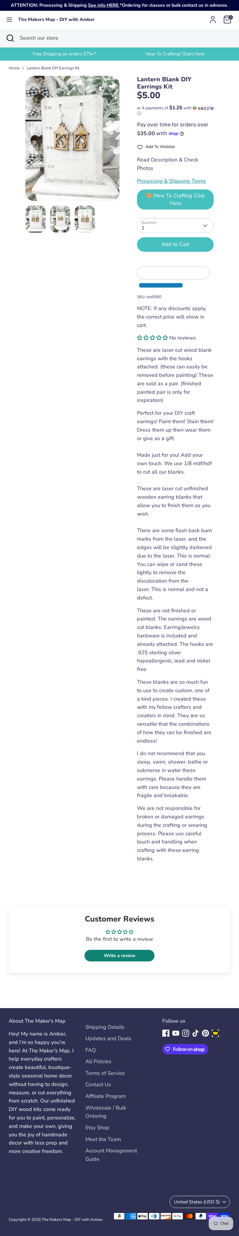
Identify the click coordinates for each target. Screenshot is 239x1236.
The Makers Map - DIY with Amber (56, 20)
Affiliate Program (105, 1096)
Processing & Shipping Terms (171, 180)
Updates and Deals (108, 1038)
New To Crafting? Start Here (175, 54)
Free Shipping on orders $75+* (64, 54)
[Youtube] (175, 1033)
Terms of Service (105, 1073)
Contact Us (98, 1084)
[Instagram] (185, 1033)
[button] (175, 110)
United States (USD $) (197, 1202)
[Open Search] (9, 38)
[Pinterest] (205, 1033)
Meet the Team (103, 1139)
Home (14, 68)
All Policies (98, 1061)
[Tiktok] (195, 1033)
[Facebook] (165, 1033)
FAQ (90, 1050)
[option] (64, 54)
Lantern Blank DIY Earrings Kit (53, 68)
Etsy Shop (97, 1127)
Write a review (120, 955)
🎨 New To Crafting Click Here (175, 199)
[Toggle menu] (9, 20)
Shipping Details (104, 1027)
